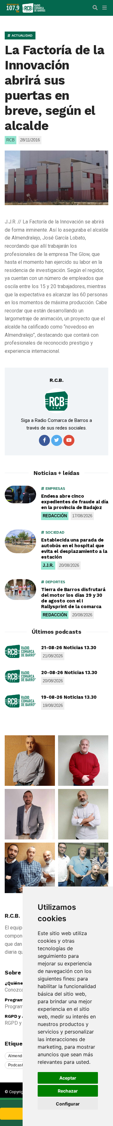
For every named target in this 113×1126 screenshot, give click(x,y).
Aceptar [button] (67, 1078)
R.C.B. (56, 380)
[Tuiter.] (56, 440)
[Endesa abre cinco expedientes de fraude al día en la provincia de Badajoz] (20, 494)
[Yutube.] (68, 440)
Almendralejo (20, 1056)
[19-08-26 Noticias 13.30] (20, 701)
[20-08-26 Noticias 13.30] (20, 676)
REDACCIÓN (55, 515)
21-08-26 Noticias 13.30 (68, 647)
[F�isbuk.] (44, 440)
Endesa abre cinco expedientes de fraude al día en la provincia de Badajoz (74, 501)
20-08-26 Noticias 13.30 (69, 672)
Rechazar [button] (68, 1090)
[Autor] (56, 400)
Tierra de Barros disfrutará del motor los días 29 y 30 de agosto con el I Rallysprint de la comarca (73, 598)
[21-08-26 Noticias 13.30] (20, 651)
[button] (95, 8)
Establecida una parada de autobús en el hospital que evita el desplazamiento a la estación (74, 548)
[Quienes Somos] (30, 760)
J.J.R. (48, 565)
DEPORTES (54, 582)
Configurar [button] (68, 1103)
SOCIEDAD (54, 532)
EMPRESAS (54, 488)
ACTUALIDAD (21, 35)
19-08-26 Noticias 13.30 (69, 697)
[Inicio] (33, 7)
